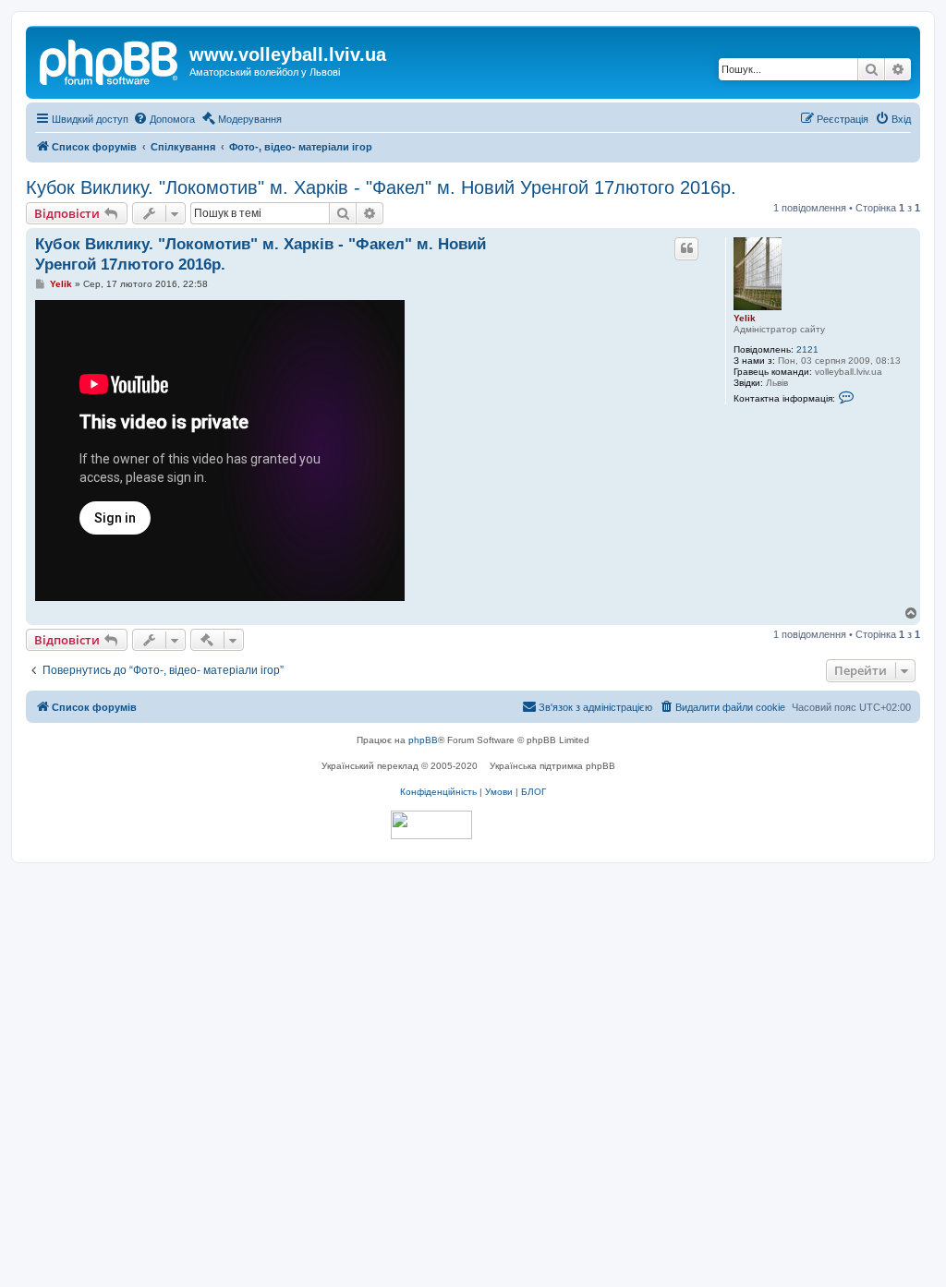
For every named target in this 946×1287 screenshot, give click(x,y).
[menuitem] (164, 119)
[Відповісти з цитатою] (686, 248)
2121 (807, 349)
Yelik (745, 318)
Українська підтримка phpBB (552, 766)
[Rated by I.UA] (431, 825)
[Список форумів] (109, 60)
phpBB (423, 740)
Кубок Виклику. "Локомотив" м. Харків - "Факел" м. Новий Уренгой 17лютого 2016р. (381, 187)
